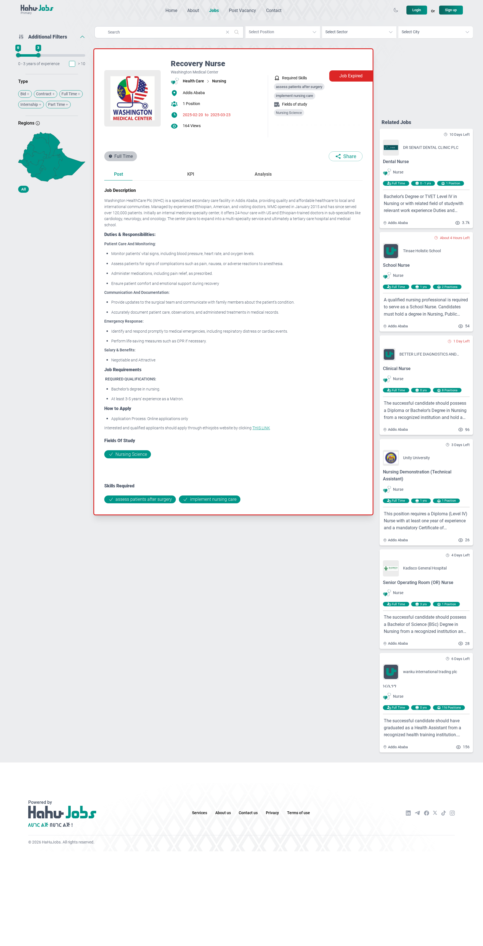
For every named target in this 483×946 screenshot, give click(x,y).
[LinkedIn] (408, 813)
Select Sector (336, 32)
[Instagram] (452, 813)
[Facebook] (426, 813)
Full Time (69, 94)
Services (199, 813)
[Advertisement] (51, 241)
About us (223, 813)
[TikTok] (443, 813)
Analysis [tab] (263, 174)
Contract (43, 94)
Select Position (261, 32)
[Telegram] (417, 813)
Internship (29, 104)
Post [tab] (118, 174)
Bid (23, 94)
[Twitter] (435, 813)
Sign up (451, 10)
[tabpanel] (233, 345)
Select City (411, 32)
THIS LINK (261, 428)
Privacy (272, 813)
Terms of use (298, 813)
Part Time (56, 104)
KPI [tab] (190, 174)
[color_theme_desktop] (395, 10)
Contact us (248, 813)
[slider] (18, 55)
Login (416, 10)
